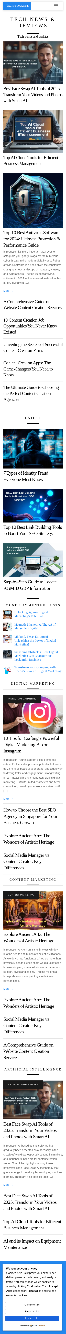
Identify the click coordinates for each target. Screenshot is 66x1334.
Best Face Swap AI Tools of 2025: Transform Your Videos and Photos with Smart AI (33, 94)
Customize (32, 1304)
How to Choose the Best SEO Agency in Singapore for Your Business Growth (30, 816)
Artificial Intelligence (23, 1084)
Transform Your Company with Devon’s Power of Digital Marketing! (38, 669)
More (6, 290)
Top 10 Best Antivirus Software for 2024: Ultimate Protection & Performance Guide (31, 239)
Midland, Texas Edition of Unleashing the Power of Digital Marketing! (35, 640)
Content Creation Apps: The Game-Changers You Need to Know (28, 368)
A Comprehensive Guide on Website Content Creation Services (28, 1051)
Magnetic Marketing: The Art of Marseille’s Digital (35, 626)
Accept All (32, 1318)
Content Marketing (21, 894)
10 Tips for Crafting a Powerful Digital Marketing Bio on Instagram (31, 744)
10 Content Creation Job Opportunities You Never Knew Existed (30, 326)
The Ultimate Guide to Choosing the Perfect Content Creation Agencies (31, 393)
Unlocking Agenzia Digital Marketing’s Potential (31, 614)
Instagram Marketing (22, 698)
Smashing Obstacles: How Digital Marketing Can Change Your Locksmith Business (36, 655)
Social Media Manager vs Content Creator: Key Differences (26, 861)
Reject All (32, 1311)
